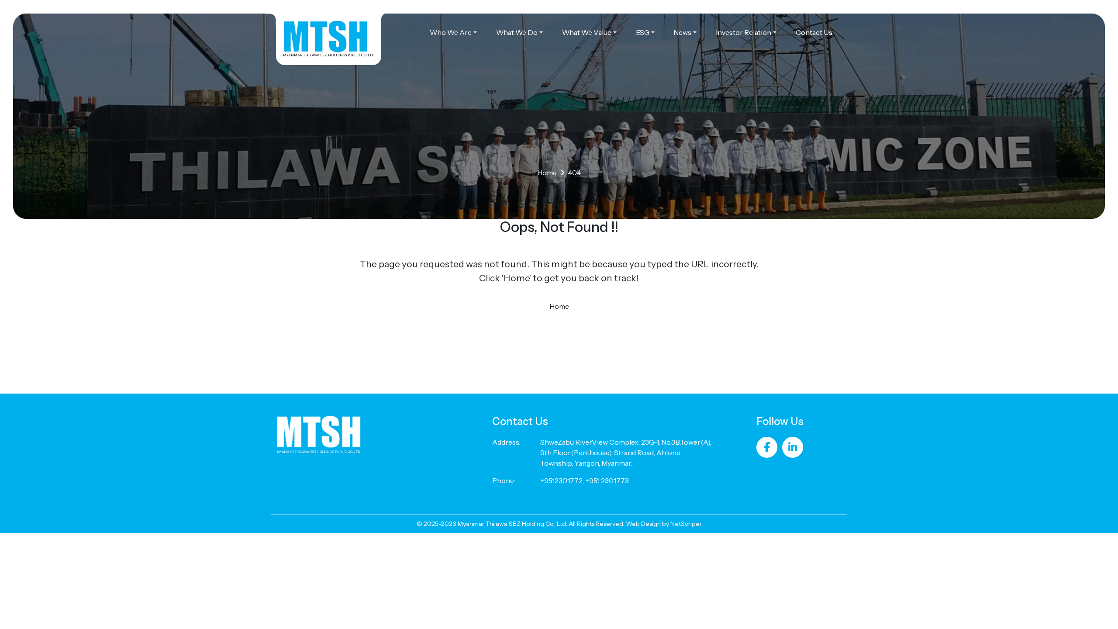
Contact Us (814, 32)
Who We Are (451, 32)
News (682, 32)
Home (547, 172)
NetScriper (686, 524)
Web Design (643, 524)
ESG (642, 32)
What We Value (586, 32)
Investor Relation (743, 32)
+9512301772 (561, 480)
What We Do (517, 32)
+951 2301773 (607, 480)
